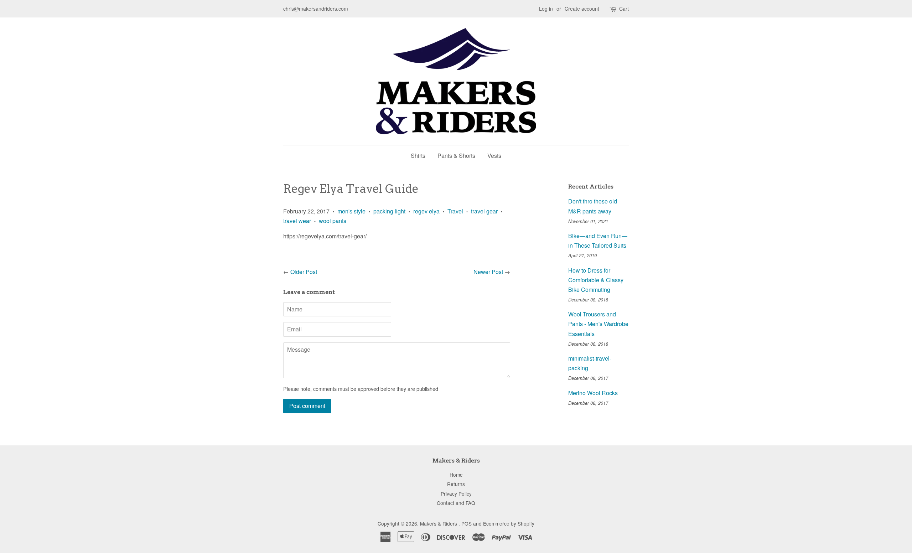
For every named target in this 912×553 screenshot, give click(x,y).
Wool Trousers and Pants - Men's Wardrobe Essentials (598, 323)
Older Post (303, 272)
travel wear (297, 221)
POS (466, 523)
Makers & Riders (439, 523)
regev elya (426, 211)
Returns (456, 483)
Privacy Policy (456, 493)
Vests (494, 155)
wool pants (332, 221)
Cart (624, 8)
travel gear (484, 211)
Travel (455, 211)
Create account (582, 8)
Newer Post (488, 272)
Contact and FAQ (456, 502)
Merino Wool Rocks (593, 393)
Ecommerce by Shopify (508, 523)
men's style (351, 211)
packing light (389, 211)
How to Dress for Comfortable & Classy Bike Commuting (595, 280)
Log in (546, 8)
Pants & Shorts (456, 155)
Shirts (418, 155)
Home (456, 474)
